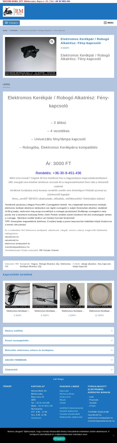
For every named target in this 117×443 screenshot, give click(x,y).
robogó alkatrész (88, 264)
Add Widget (58, 379)
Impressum (36, 418)
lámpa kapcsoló (80, 266)
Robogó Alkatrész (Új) (49, 264)
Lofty (91, 397)
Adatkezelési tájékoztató (71, 417)
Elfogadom (59, 439)
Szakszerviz (65, 397)
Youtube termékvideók (70, 414)
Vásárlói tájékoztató (69, 411)
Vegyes (34, 264)
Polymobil (93, 400)
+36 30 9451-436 (62, 1)
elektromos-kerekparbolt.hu (17, 244)
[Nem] (113, 435)
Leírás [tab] (6, 84)
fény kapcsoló (104, 264)
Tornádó (93, 403)
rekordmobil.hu (12, 240)
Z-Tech (92, 406)
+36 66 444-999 (42, 403)
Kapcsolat (64, 391)
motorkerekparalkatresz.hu (17, 247)
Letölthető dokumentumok (71, 408)
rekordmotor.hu (12, 237)
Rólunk (63, 400)
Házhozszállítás (67, 394)
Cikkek (63, 403)
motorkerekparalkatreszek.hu (101, 421)
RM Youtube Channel (49, 250)
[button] (52, 41)
